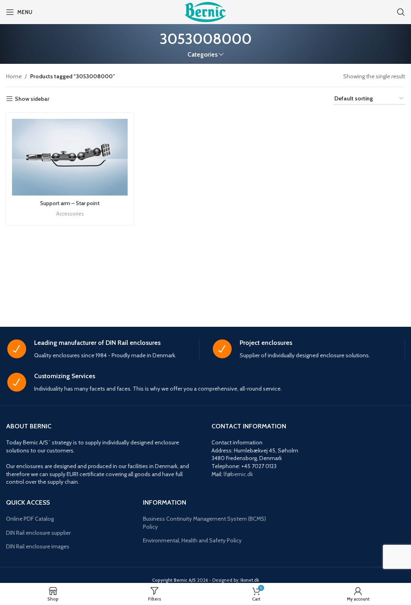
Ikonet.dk (249, 580)
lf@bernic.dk (238, 474)
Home (14, 76)
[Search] (401, 12)
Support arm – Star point (70, 203)
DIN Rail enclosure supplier (38, 532)
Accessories (70, 213)
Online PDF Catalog (30, 518)
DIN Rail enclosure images (37, 546)
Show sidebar (32, 99)
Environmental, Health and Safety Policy (192, 540)
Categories (202, 54)
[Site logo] (205, 11)
